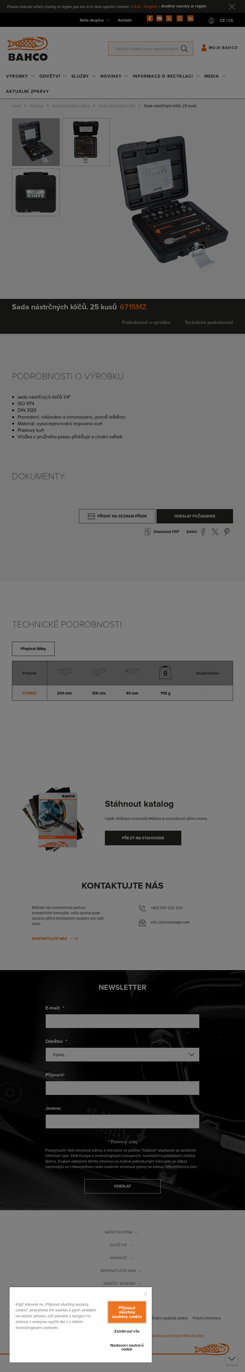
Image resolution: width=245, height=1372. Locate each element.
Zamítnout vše (127, 1331)
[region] (81, 1324)
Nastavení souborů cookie (127, 1347)
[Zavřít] (145, 1294)
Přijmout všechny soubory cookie (127, 1312)
